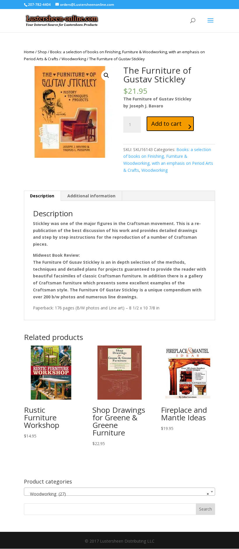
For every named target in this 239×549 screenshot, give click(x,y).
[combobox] (119, 492)
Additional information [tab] (91, 196)
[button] (106, 75)
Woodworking (73, 58)
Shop (42, 51)
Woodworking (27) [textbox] (118, 494)
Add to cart (166, 123)
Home (29, 51)
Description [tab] (42, 196)
